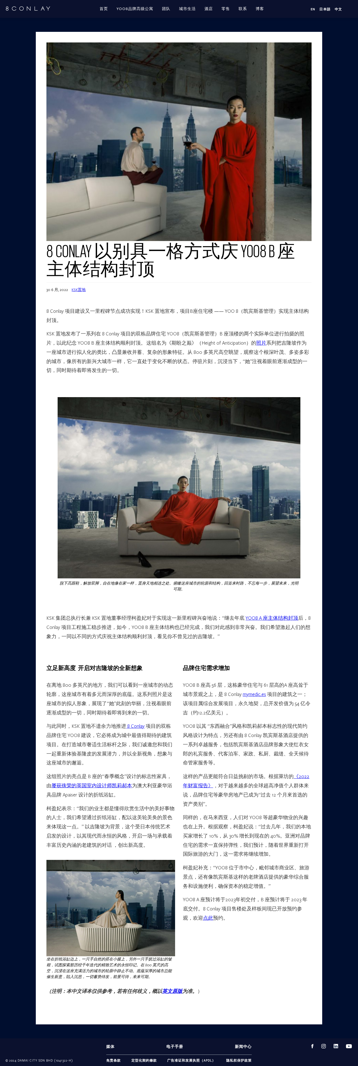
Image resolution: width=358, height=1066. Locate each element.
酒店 (208, 9)
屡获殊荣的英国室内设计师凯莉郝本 (91, 785)
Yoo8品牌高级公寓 (135, 9)
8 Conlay (135, 726)
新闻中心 (243, 1046)
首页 (104, 9)
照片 (261, 343)
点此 (208, 918)
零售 (226, 9)
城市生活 (187, 9)
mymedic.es (254, 694)
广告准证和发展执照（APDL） (191, 1060)
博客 (260, 9)
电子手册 (174, 1046)
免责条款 (113, 1060)
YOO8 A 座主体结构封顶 (272, 618)
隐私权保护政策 (239, 1060)
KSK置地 (79, 289)
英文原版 (172, 991)
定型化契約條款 (144, 1060)
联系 (243, 9)
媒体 (110, 1046)
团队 (166, 9)
